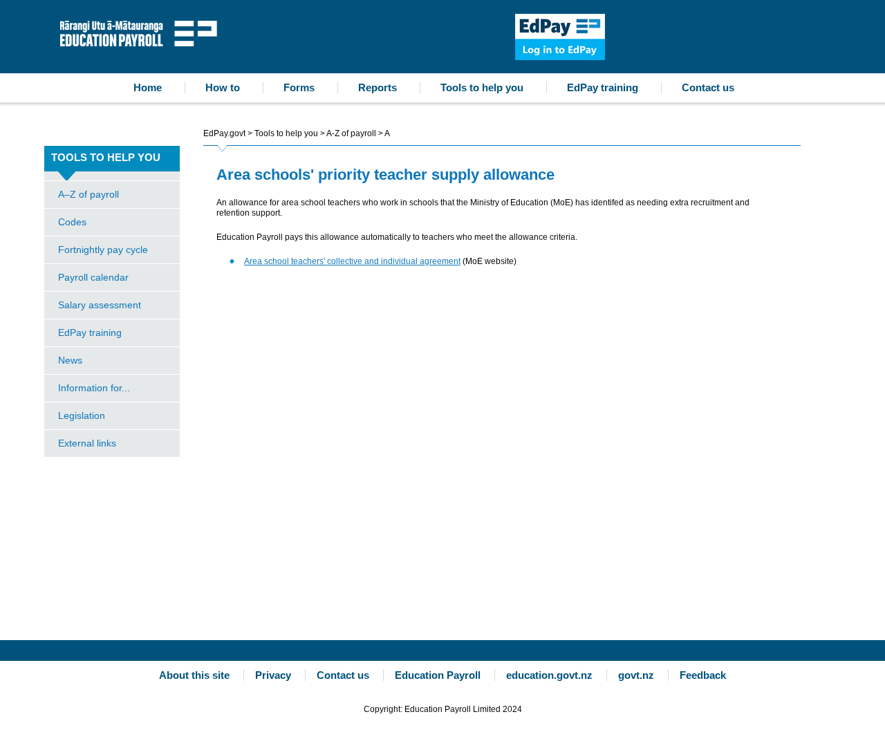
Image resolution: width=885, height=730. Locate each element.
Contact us (708, 87)
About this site (194, 675)
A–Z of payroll (88, 194)
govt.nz (636, 675)
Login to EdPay (560, 37)
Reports (377, 87)
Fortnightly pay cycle (103, 249)
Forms (299, 87)
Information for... (94, 387)
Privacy (273, 675)
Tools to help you (481, 87)
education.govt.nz (549, 675)
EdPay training (602, 87)
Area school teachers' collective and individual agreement (352, 261)
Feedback (703, 675)
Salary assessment (99, 304)
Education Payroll (141, 32)
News (70, 360)
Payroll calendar (93, 277)
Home (147, 87)
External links (87, 443)
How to (222, 87)
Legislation (81, 415)
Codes (72, 221)
